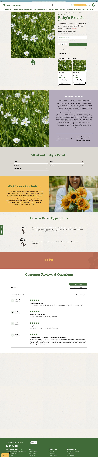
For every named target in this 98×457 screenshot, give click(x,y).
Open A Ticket (9, 455)
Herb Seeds (32, 455)
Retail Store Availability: (63, 40)
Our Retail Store (53, 455)
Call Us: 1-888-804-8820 (11, 453)
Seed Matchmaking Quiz (80, 5)
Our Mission (52, 453)
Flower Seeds (60, 12)
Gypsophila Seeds (66, 12)
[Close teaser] (9, 453)
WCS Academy (71, 455)
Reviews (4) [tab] (14, 294)
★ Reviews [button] (1, 230)
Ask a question (78, 287)
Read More (74, 28)
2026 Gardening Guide (73, 451)
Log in (89, 5)
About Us (51, 451)
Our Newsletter (71, 453)
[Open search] (76, 295)
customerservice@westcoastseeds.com (16, 451)
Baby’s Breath (62, 74)
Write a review (78, 284)
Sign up (33, 442)
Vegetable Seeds (33, 451)
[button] (93, 5)
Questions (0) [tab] (21, 294)
